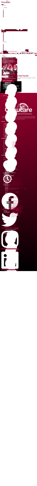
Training (5, 210)
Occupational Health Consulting (16, 211)
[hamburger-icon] (3, 4)
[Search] (26, 50)
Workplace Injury (7, 186)
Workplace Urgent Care (16, 141)
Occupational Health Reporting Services (16, 217)
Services (5, 41)
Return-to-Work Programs (17, 144)
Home (5, 5)
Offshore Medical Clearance (17, 201)
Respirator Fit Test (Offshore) (17, 202)
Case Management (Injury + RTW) (18, 147)
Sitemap (2, 190)
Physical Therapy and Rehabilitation (18, 143)
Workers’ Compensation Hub (17, 145)
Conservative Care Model (17, 146)
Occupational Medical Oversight (16, 212)
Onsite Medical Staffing (16, 197)
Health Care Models (16, 196)
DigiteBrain (27, 188)
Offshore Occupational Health (17, 200)
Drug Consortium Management (16, 215)
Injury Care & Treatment (17, 142)
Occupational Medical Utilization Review (16, 213)
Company (5, 7)
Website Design (21, 188)
